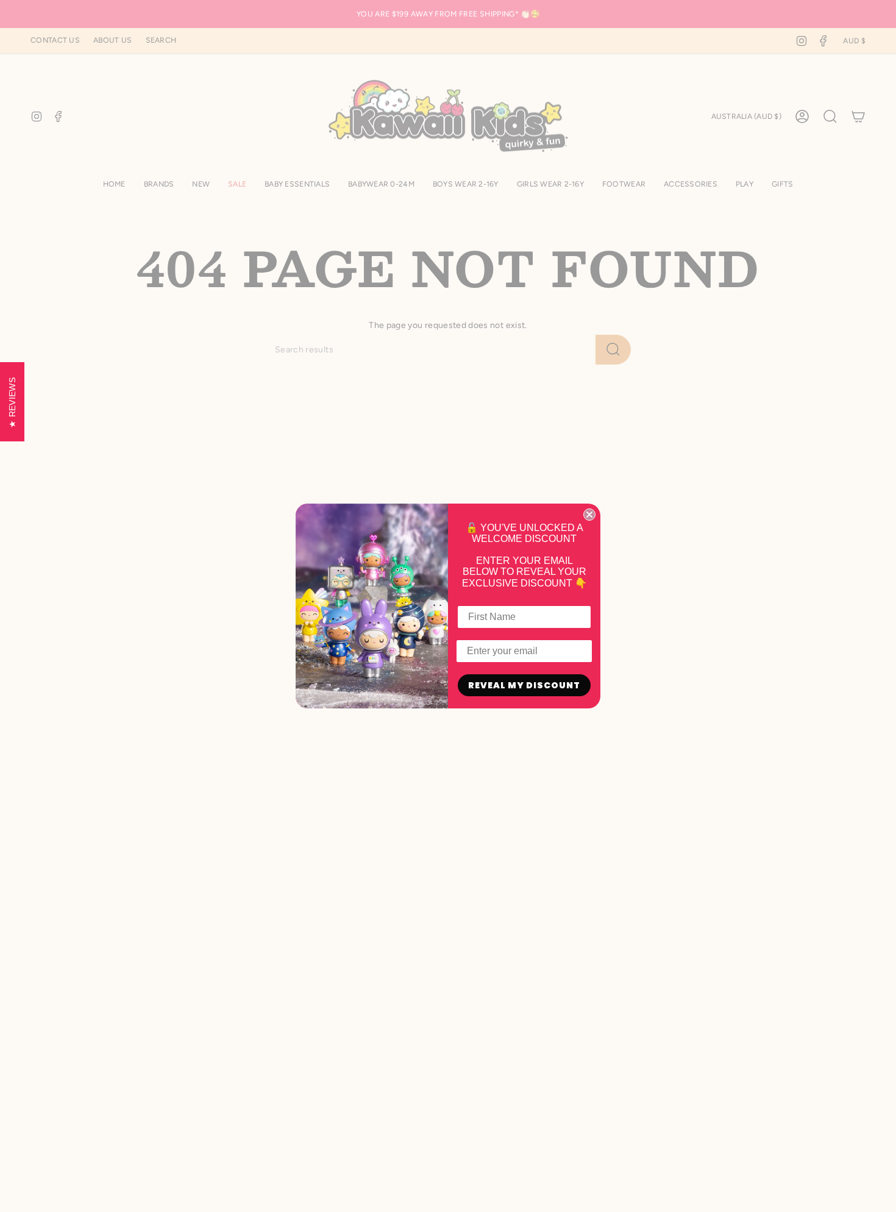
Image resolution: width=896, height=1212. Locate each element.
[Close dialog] (589, 514)
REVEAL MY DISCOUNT (524, 685)
